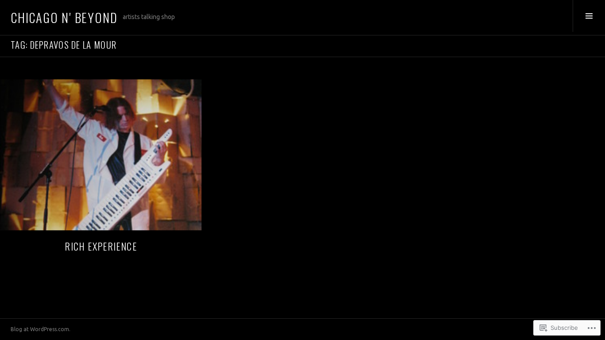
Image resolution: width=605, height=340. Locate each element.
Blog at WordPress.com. (40, 329)
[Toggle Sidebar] (589, 16)
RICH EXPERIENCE (101, 246)
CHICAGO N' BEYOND (64, 17)
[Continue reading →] (101, 154)
